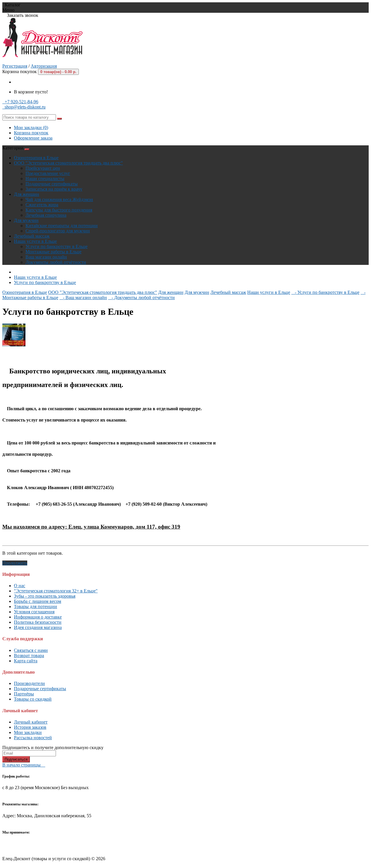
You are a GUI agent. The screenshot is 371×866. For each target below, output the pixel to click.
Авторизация (44, 66)
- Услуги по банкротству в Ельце (325, 292)
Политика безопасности (37, 622)
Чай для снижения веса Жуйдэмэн (59, 199)
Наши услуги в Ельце (35, 241)
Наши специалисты (45, 178)
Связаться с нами (31, 650)
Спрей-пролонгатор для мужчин (58, 230)
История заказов (30, 727)
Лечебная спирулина (46, 215)
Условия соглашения (34, 611)
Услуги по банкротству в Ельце (57, 246)
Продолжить (14, 563)
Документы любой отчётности (56, 262)
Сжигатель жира (42, 204)
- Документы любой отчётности (141, 297)
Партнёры (24, 693)
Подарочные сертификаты (52, 183)
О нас (19, 585)
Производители (29, 683)
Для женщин (26, 194)
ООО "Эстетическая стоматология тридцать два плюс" (68, 162)
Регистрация (14, 66)
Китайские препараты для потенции (62, 225)
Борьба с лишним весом (37, 601)
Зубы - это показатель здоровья (44, 596)
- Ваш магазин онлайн (83, 297)
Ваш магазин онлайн (46, 256)
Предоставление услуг (48, 173)
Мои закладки (28, 732)
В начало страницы (23, 764)
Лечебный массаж (32, 236)
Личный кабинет (31, 721)
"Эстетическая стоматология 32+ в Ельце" (56, 590)
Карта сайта (25, 660)
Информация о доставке (38, 616)
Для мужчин (26, 220)
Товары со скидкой (33, 699)
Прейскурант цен (43, 168)
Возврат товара (29, 655)
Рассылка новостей (33, 737)
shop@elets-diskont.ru (24, 106)
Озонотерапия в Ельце (36, 157)
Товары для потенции (35, 606)
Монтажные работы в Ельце (53, 251)
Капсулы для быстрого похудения (59, 209)
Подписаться (16, 759)
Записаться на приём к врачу (54, 189)
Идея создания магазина (38, 627)
